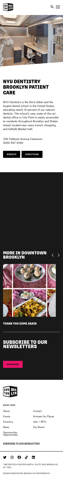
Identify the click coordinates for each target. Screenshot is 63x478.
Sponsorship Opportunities (10, 433)
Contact (37, 411)
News (6, 427)
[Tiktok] (27, 457)
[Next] (58, 255)
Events (6, 416)
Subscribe (13, 364)
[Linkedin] (33, 457)
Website (12, 154)
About (6, 411)
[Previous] (53, 255)
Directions (32, 154)
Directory (8, 421)
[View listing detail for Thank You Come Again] (29, 289)
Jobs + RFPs (39, 421)
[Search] (52, 7)
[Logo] (8, 10)
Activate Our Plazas (43, 416)
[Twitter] (5, 457)
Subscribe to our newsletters (21, 443)
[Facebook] (20, 457)
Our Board (38, 427)
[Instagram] (13, 457)
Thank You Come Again (20, 323)
